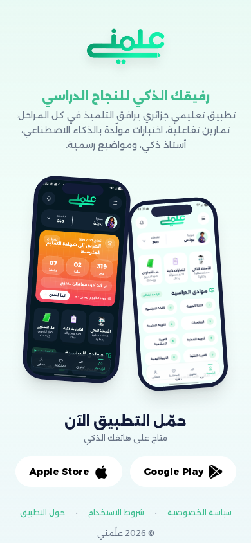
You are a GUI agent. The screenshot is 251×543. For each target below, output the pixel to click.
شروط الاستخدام (116, 512)
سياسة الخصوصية (199, 512)
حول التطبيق (42, 512)
